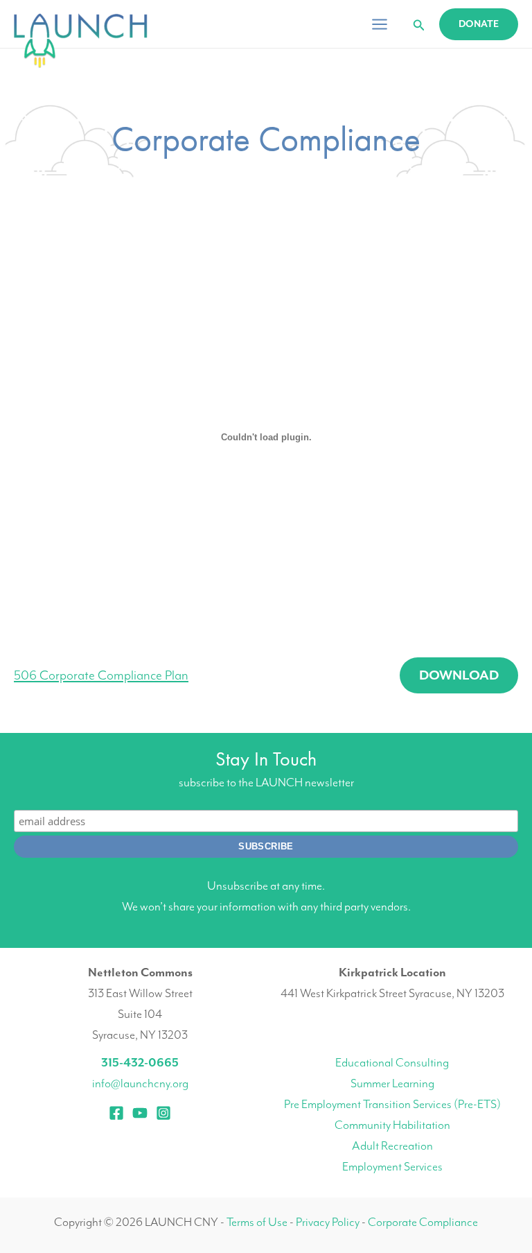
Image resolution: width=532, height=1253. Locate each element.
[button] (419, 26)
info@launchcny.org (140, 1083)
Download (459, 675)
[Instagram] (163, 1113)
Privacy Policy (328, 1221)
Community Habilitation (392, 1124)
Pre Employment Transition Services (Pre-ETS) (392, 1104)
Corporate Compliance (423, 1221)
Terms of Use (257, 1221)
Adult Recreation (392, 1145)
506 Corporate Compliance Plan (101, 675)
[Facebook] (116, 1113)
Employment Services (392, 1166)
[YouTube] (140, 1113)
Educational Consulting (392, 1062)
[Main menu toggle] (379, 24)
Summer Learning (392, 1083)
